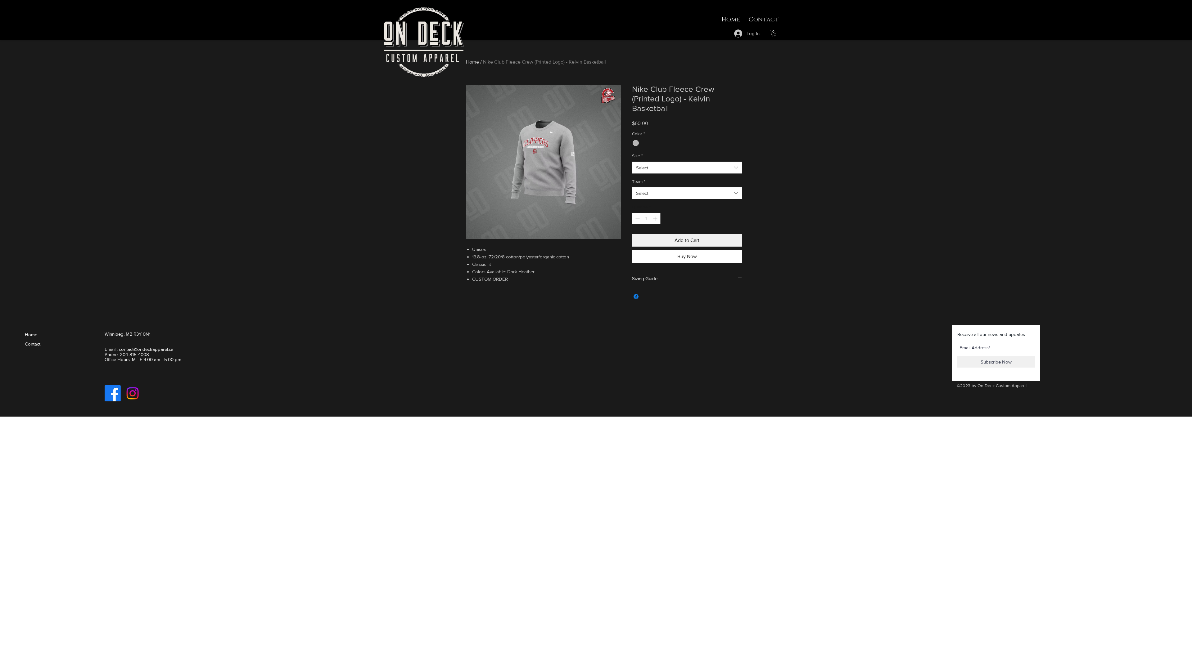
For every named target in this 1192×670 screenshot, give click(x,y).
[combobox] (687, 168)
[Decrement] (637, 218)
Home (472, 62)
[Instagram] (132, 393)
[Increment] (656, 218)
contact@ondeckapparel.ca (146, 349)
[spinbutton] (646, 218)
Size (637, 155)
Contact (32, 343)
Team (638, 181)
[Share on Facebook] (636, 296)
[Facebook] (113, 393)
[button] (773, 33)
